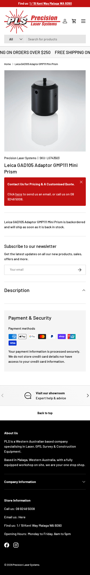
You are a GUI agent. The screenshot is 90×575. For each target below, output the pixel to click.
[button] (74, 21)
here (18, 194)
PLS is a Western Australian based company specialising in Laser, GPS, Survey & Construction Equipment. (40, 446)
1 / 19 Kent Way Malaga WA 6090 (39, 525)
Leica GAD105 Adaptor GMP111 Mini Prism (36, 64)
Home (7, 64)
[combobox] (45, 39)
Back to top (45, 413)
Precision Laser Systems (20, 158)
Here (22, 517)
